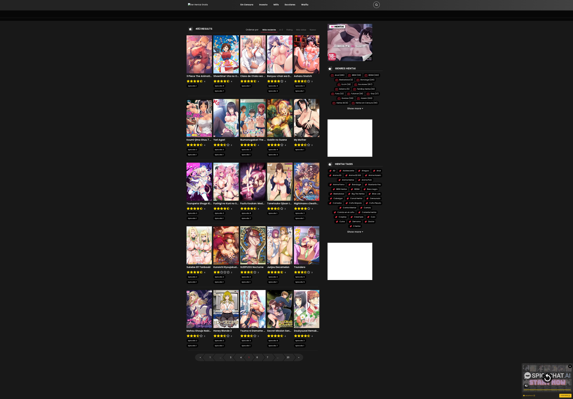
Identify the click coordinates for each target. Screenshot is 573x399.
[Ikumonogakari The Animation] (253, 117)
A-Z (281, 29)
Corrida (367, 207)
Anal (378, 170)
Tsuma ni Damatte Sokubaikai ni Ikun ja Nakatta (253, 331)
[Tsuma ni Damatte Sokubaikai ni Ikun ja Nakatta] (253, 308)
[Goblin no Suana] (279, 117)
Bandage (356, 184)
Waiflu (304, 4)
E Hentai (357, 226)
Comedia (337, 203)
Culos (342, 221)
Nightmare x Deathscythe (306, 203)
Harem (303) (366, 98)
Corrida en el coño (345, 212)
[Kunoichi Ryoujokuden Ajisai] (226, 245)
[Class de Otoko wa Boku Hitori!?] (253, 54)
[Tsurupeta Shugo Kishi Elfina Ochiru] (199, 181)
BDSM (356, 189)
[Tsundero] (306, 245)
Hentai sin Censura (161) (366, 103)
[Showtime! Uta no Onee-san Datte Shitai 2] (226, 54)
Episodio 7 (219, 91)
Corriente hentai (368, 212)
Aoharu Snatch (303, 76)
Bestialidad (338, 193)
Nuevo (313, 29)
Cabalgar (338, 198)
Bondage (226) (367, 79)
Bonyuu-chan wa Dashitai (279, 76)
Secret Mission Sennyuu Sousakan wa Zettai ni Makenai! (279, 331)
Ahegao (365, 170)
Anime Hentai (348, 180)
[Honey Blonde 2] (226, 308)
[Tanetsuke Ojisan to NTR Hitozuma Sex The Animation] (279, 181)
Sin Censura (246, 4)
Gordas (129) (347, 98)
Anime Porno (338, 184)
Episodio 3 (273, 91)
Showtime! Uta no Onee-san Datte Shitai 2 (226, 76)
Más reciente (269, 29)
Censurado (374, 198)
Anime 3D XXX (354, 175)
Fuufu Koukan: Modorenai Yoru (253, 203)
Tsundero (299, 267)
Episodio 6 (300, 277)
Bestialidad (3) (346, 79)
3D (333, 170)
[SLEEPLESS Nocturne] (253, 245)
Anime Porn (366, 180)
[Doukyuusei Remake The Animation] (306, 308)
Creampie (358, 217)
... (220, 357)
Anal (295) (339, 75)
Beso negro (372, 189)
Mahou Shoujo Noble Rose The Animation (199, 331)
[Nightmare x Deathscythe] (306, 181)
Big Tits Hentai (358, 193)
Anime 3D (336, 175)
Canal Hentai (356, 198)
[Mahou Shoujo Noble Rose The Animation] (199, 308)
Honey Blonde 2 (222, 331)
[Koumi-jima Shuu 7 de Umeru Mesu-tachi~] (199, 117)
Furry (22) (339, 93)
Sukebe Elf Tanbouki (199, 267)
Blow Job (376, 193)
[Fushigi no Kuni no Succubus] (226, 181)
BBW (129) (356, 75)
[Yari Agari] (226, 117)
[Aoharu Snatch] (306, 54)
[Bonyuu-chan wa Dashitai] (279, 54)
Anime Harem (374, 175)
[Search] (376, 4)
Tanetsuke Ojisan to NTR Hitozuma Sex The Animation (279, 203)
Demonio (356, 221)
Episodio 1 (192, 86)
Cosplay (342, 217)
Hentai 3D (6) (342, 103)
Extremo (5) (344, 89)
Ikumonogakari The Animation (253, 140)
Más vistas (301, 29)
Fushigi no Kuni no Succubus (226, 203)
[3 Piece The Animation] (199, 54)
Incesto (263, 4)
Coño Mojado (355, 203)
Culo (372, 217)
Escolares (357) (365, 84)
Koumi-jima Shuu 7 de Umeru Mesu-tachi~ (199, 140)
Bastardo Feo (374, 184)
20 (288, 357)
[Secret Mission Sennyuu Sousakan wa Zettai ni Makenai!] (279, 308)
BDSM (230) (373, 75)
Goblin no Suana (277, 140)
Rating (289, 29)
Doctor (371, 221)
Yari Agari (219, 140)
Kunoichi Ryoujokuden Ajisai (226, 267)
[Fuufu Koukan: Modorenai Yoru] (253, 181)
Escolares (290, 4)
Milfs (276, 4)
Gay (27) (374, 93)
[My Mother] (306, 117)
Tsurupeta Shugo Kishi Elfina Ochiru (199, 203)
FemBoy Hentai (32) (366, 89)
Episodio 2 (300, 86)
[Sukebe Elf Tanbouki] (199, 245)
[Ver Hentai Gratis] (198, 4)
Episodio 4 (273, 86)
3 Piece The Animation (199, 76)
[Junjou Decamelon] (279, 245)
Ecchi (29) (346, 84)
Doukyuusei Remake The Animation (306, 331)
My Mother (300, 140)
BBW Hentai (341, 189)
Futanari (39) (357, 93)
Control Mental (349, 207)
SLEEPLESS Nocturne (252, 267)
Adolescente (348, 170)
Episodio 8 (219, 86)
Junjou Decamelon (278, 267)
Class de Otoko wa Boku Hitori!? (253, 76)
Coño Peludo (375, 203)
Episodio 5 (300, 282)
